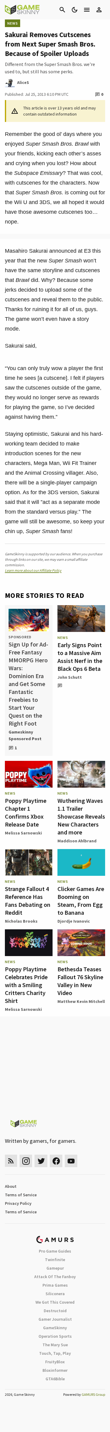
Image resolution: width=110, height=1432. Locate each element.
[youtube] (71, 1161)
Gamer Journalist (55, 1319)
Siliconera (55, 1293)
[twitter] (41, 1161)
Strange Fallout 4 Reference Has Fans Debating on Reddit (27, 900)
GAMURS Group (93, 1394)
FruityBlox (55, 1361)
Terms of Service (21, 1195)
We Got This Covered (55, 1302)
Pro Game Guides (55, 1251)
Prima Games (55, 1285)
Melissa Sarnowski (23, 833)
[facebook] (56, 1161)
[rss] (11, 1161)
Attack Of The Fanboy (55, 1276)
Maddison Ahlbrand (77, 841)
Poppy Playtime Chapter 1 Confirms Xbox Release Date (25, 812)
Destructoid (55, 1310)
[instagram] (26, 1161)
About (10, 1186)
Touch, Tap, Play (55, 1353)
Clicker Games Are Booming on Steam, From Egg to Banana (80, 900)
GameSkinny (55, 1327)
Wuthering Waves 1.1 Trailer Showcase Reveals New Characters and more (81, 816)
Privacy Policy (18, 1203)
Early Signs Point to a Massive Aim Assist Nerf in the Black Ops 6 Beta (79, 656)
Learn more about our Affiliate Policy (33, 570)
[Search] (62, 10)
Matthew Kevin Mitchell (81, 1001)
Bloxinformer (55, 1370)
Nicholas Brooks (21, 921)
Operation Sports (55, 1336)
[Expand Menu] (87, 10)
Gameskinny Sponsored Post (25, 735)
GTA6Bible (55, 1379)
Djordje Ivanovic (73, 921)
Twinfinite (55, 1259)
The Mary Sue (55, 1344)
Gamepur (55, 1268)
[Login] (99, 10)
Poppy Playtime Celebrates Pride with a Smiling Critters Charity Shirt (26, 984)
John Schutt (69, 677)
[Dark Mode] (74, 10)
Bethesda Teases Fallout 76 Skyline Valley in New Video (80, 981)
